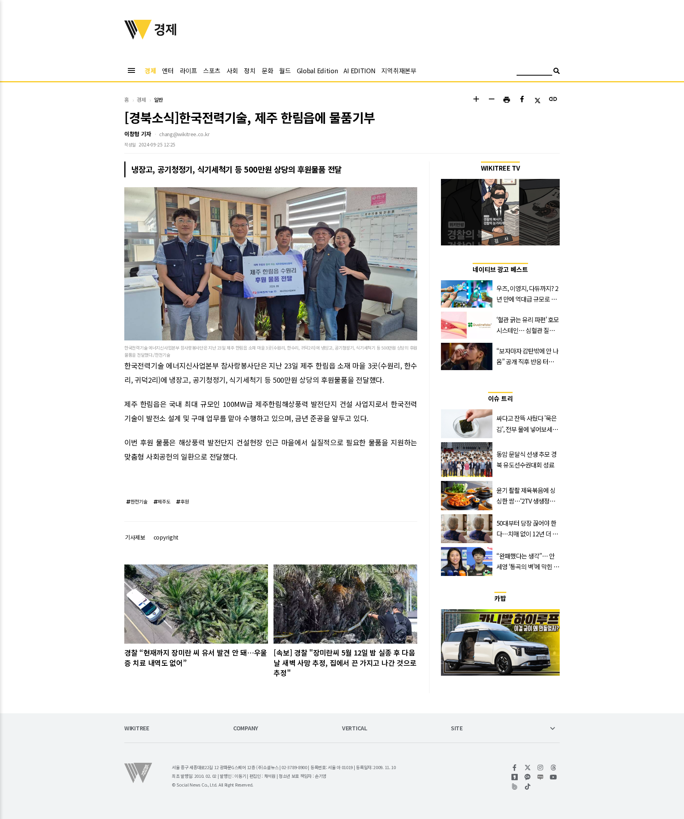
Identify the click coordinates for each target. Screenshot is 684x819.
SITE (457, 728)
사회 (232, 70)
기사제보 (135, 537)
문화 (267, 70)
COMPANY (245, 728)
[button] (476, 100)
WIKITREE (136, 728)
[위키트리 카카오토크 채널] (527, 777)
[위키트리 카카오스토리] (514, 777)
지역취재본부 (398, 70)
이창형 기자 (137, 134)
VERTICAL (354, 728)
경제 (150, 70)
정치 (249, 70)
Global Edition (317, 70)
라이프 (188, 70)
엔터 (167, 70)
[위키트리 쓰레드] (553, 767)
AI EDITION (359, 70)
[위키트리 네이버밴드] (514, 786)
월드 (285, 70)
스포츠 (211, 70)
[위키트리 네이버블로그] (540, 777)
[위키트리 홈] (138, 37)
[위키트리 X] (527, 767)
